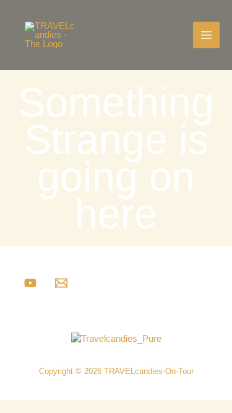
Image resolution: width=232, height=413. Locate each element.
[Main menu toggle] (206, 35)
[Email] (61, 282)
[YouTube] (30, 282)
